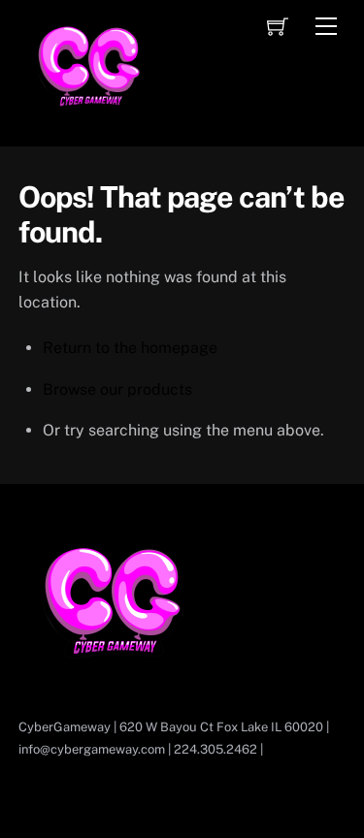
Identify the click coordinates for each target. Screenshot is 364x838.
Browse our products (117, 389)
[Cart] (277, 26)
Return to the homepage (130, 347)
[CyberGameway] (91, 127)
